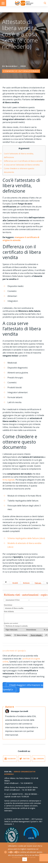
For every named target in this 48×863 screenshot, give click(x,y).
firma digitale (9, 479)
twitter (26, 759)
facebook (12, 759)
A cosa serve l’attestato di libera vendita (22, 164)
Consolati (24, 3)
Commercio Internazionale (21, 71)
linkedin (40, 759)
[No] (45, 852)
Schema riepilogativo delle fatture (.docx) (26, 538)
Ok (25, 859)
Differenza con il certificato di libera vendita (23, 161)
